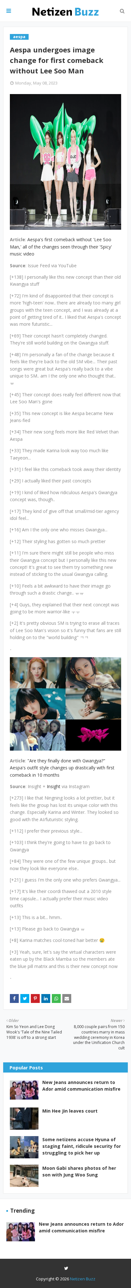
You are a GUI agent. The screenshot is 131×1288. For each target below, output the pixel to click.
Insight (53, 786)
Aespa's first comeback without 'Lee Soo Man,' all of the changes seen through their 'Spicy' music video (61, 246)
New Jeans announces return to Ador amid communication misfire (81, 1085)
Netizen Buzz (82, 1279)
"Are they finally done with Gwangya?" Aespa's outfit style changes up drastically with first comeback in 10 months (62, 768)
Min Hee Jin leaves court (70, 1111)
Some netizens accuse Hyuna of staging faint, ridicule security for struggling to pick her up (81, 1146)
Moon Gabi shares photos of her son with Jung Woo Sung (79, 1171)
